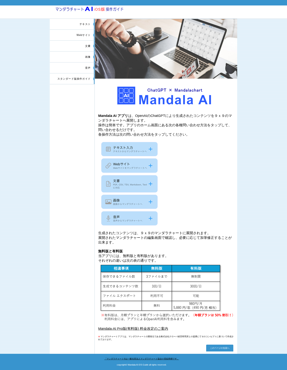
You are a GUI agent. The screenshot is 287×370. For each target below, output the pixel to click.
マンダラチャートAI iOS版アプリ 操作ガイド (96, 11)
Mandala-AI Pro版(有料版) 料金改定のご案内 (133, 329)
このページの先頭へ (219, 348)
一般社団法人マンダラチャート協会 (141, 359)
